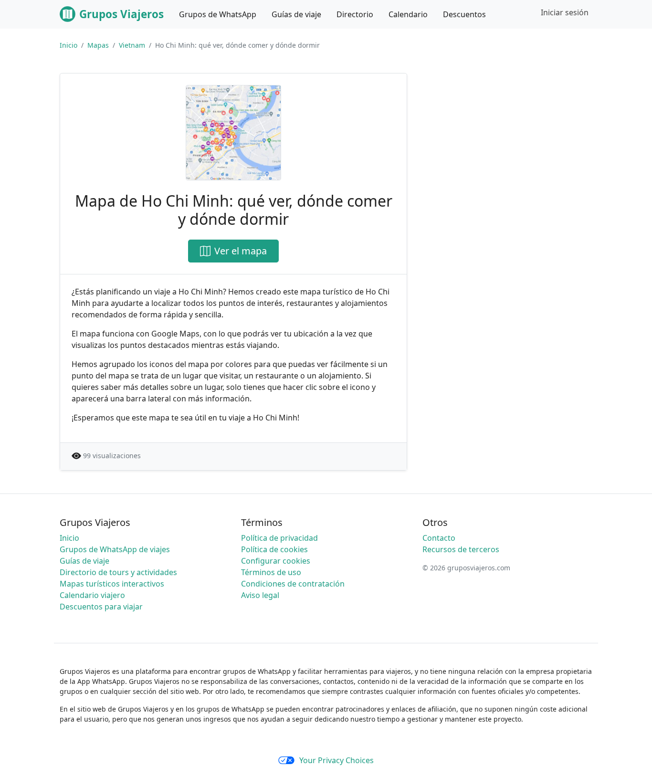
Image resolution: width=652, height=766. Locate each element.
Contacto (438, 538)
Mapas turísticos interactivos (112, 583)
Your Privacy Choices (336, 760)
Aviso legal (260, 595)
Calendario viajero (92, 595)
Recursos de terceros (460, 549)
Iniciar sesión (565, 12)
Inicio (68, 45)
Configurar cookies (275, 561)
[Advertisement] (511, 140)
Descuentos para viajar (101, 606)
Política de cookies (274, 549)
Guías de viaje (84, 561)
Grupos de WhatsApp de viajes (115, 549)
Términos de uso (271, 572)
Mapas (98, 45)
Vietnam (132, 45)
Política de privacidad (279, 538)
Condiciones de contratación (293, 583)
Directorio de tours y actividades (118, 572)
